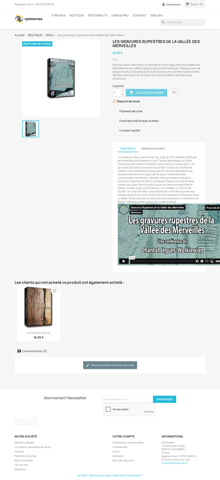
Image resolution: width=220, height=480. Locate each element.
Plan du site (21, 464)
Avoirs (116, 451)
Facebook (18, 421)
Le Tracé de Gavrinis (38, 332)
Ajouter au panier (146, 92)
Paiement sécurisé (26, 456)
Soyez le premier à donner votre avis (112, 365)
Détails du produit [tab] (153, 148)
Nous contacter (24, 460)
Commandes (120, 447)
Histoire (19, 451)
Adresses (118, 456)
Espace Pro (120, 15)
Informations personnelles (128, 442)
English (156, 15)
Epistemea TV (98, 15)
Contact (139, 15)
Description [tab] (128, 148)
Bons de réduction (123, 460)
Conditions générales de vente (33, 447)
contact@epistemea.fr (175, 463)
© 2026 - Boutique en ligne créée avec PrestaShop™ (110, 475)
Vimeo (33, 421)
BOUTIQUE (77, 15)
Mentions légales (25, 442)
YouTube (26, 421)
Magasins (20, 469)
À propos (59, 15)
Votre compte (124, 436)
